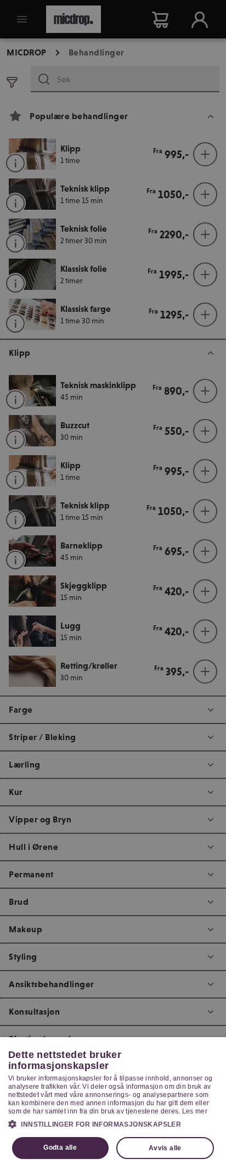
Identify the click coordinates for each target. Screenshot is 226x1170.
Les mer (194, 1111)
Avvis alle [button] (165, 1148)
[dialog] (113, 1103)
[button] (113, 1123)
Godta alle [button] (60, 1147)
